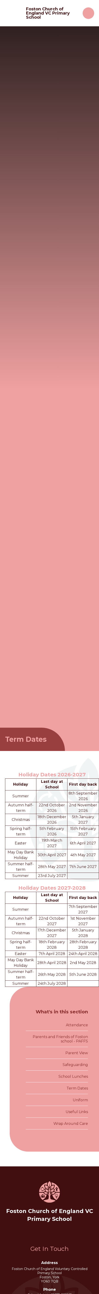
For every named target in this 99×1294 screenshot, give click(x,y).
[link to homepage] (13, 13)
